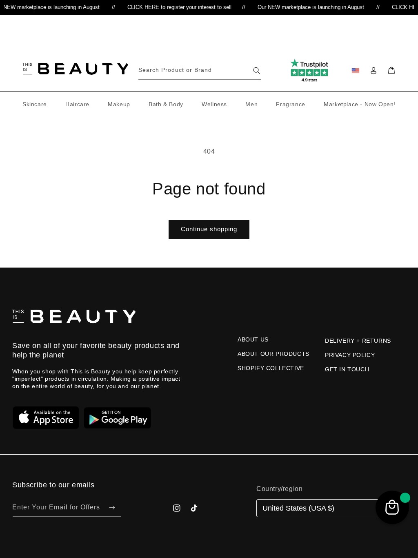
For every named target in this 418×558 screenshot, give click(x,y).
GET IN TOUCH (347, 369)
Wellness (214, 104)
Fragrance (290, 104)
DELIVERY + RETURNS (358, 340)
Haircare (77, 104)
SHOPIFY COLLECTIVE (271, 368)
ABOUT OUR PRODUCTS (273, 353)
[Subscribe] (112, 507)
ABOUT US (253, 339)
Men (251, 104)
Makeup (119, 104)
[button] (391, 71)
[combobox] (199, 70)
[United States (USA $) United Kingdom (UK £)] (327, 508)
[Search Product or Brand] (256, 71)
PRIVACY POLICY (350, 355)
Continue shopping (209, 228)
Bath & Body (166, 104)
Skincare (34, 104)
